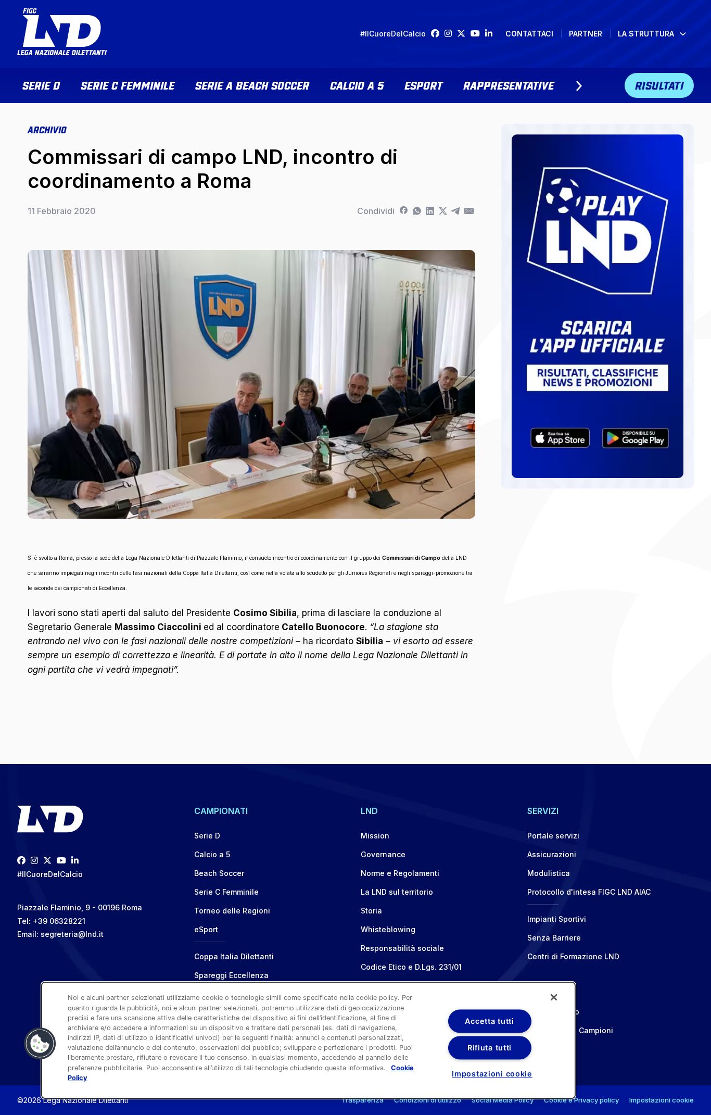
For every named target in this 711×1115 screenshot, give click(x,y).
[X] (442, 211)
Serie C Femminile (127, 84)
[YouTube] (478, 34)
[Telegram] (455, 211)
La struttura (646, 33)
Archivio (47, 129)
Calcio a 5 (357, 84)
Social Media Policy (503, 1100)
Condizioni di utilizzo (427, 1100)
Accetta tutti (489, 1021)
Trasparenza (362, 1100)
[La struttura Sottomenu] (683, 33)
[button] (40, 1043)
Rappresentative (508, 84)
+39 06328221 (59, 921)
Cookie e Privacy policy (581, 1100)
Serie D (41, 84)
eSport (423, 84)
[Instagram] (451, 34)
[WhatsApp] (416, 211)
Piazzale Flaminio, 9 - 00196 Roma (79, 907)
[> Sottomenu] (578, 86)
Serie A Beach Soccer (252, 84)
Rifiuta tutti (489, 1047)
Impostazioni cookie (661, 1100)
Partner (585, 33)
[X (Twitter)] (464, 34)
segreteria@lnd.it (72, 934)
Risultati (659, 84)
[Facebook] (438, 34)
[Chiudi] (554, 997)
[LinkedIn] (491, 34)
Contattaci (529, 33)
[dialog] (308, 1040)
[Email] (468, 211)
